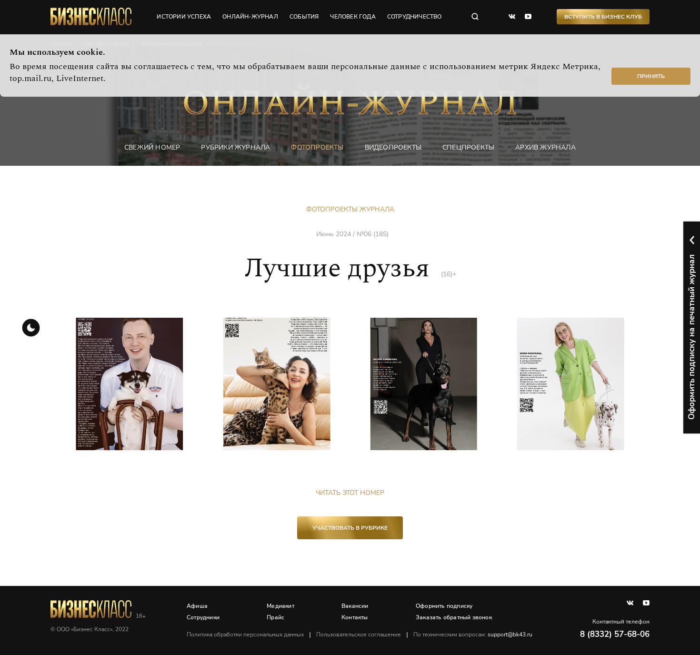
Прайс (275, 617)
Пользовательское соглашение (358, 634)
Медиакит (280, 606)
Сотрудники (203, 617)
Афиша (197, 606)
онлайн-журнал (250, 16)
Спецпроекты (468, 147)
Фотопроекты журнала (350, 209)
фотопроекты (317, 147)
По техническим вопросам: (472, 634)
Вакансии (355, 606)
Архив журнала (545, 147)
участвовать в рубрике (350, 528)
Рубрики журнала (235, 147)
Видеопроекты (393, 147)
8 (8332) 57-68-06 (615, 634)
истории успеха (184, 16)
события (304, 16)
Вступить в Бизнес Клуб (603, 16)
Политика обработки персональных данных (245, 634)
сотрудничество (414, 16)
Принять (651, 76)
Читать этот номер (350, 492)
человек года (352, 16)
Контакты (354, 617)
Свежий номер (152, 147)
